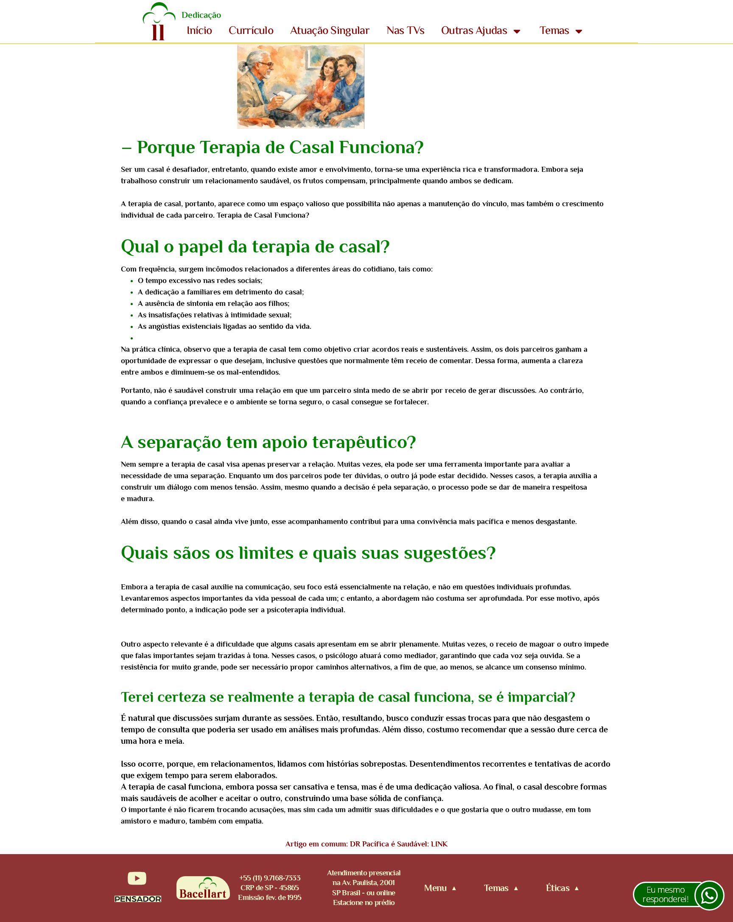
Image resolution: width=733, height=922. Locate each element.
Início (199, 31)
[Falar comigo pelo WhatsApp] (709, 895)
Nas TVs (405, 31)
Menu (435, 888)
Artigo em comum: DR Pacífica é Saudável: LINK (366, 844)
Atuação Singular (329, 31)
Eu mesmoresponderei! (665, 894)
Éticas (557, 888)
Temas (554, 31)
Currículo (251, 31)
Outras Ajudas (474, 31)
